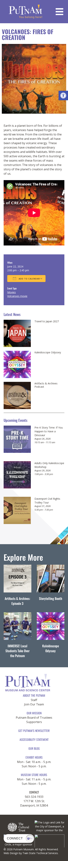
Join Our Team (34, 704)
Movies (11, 292)
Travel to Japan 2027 (46, 321)
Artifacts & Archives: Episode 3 (17, 601)
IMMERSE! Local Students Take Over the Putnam (17, 650)
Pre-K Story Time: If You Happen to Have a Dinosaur (48, 431)
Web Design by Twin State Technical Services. (31, 853)
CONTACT (34, 792)
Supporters (34, 722)
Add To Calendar (29, 278)
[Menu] (59, 11)
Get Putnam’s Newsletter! (34, 730)
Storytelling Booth (50, 598)
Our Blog (34, 748)
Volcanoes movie (17, 296)
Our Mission (34, 713)
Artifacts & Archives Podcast (45, 385)
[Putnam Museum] (25, 11)
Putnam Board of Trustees (34, 718)
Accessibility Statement (34, 739)
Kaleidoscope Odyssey (47, 352)
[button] (63, 95)
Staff (34, 700)
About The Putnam (34, 695)
